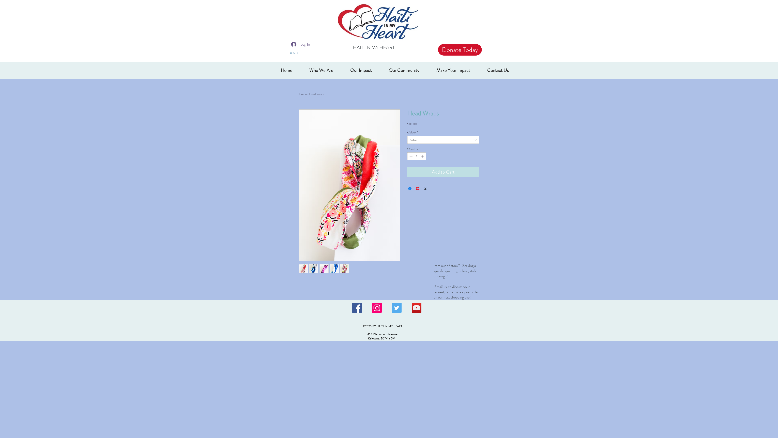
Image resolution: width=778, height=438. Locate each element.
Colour (412, 132)
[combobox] (443, 140)
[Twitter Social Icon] (397, 308)
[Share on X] (425, 188)
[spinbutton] (416, 156)
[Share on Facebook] (409, 188)
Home (303, 94)
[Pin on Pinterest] (417, 188)
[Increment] (422, 156)
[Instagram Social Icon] (377, 308)
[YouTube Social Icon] (416, 308)
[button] (296, 53)
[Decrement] (410, 156)
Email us (440, 286)
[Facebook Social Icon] (357, 308)
